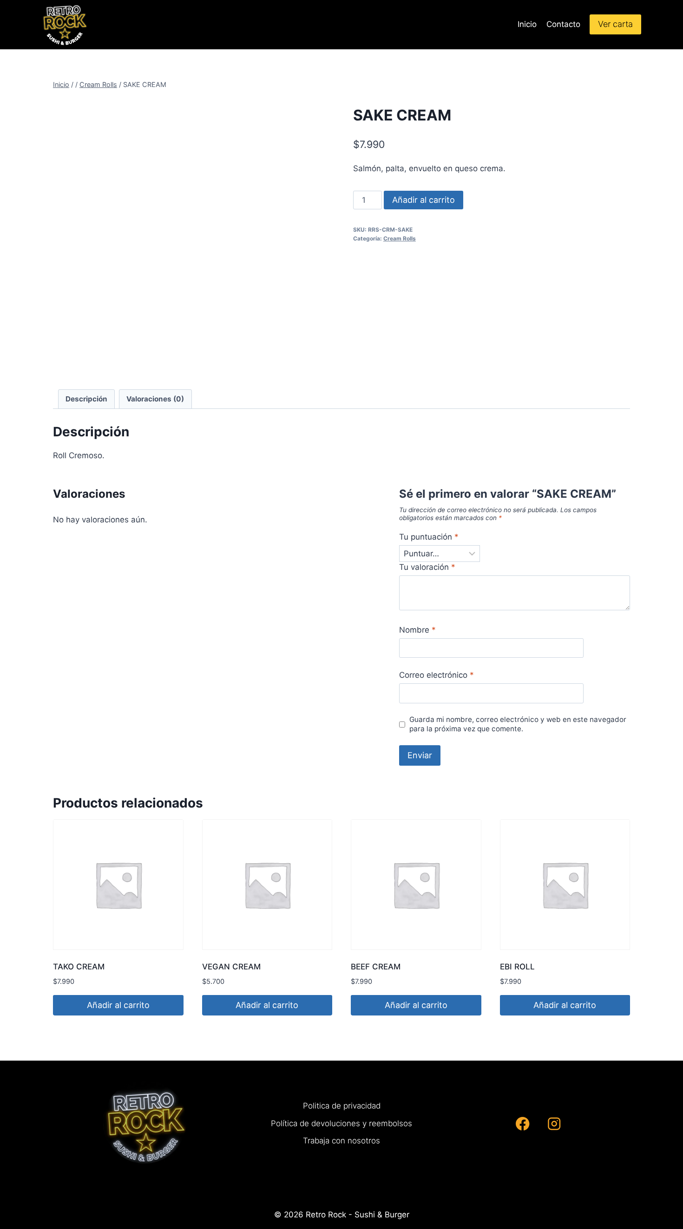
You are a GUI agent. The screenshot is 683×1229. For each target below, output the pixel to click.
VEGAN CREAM (231, 966)
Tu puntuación (429, 536)
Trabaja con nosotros (341, 1140)
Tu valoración (427, 567)
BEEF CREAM (376, 966)
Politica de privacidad (342, 1105)
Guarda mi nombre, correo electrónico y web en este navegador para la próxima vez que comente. (517, 724)
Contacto (563, 24)
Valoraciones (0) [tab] (155, 398)
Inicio (527, 24)
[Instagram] (554, 1123)
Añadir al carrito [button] (118, 1005)
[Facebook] (523, 1123)
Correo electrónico (436, 675)
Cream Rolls (399, 238)
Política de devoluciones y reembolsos (341, 1123)
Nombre (417, 630)
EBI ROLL (517, 966)
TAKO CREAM (79, 966)
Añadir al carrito (423, 200)
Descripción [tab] (86, 398)
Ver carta (615, 24)
